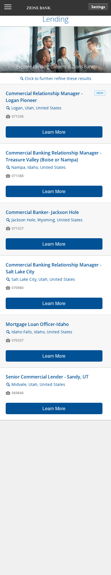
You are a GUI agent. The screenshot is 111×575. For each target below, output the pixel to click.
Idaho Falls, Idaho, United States (41, 331)
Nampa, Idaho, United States (38, 167)
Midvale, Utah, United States (38, 384)
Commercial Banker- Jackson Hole (42, 212)
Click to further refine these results (55, 78)
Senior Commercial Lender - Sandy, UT (47, 377)
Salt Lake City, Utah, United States (43, 279)
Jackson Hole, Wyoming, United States (47, 220)
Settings (98, 6)
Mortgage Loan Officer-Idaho (37, 324)
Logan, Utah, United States (36, 108)
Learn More (53, 132)
